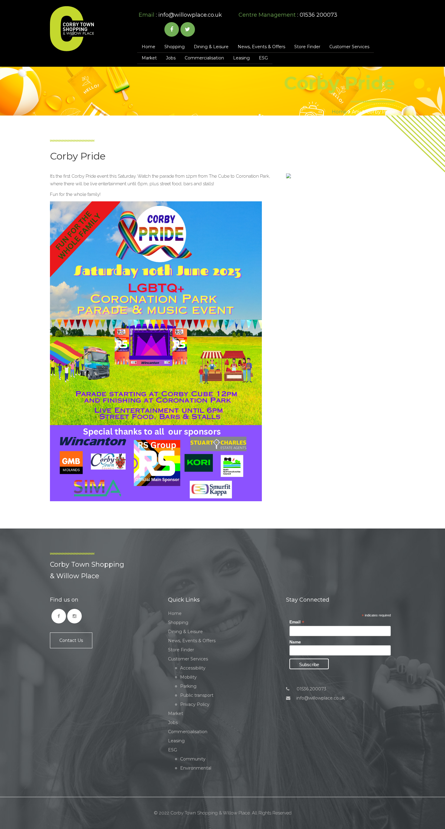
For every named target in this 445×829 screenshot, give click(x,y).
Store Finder (307, 46)
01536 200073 (310, 689)
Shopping (174, 46)
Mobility (188, 677)
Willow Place (72, 28)
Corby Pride (380, 112)
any (356, 112)
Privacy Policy (194, 704)
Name (295, 641)
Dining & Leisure (211, 46)
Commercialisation (204, 58)
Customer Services (349, 46)
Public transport (196, 695)
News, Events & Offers (261, 46)
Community (193, 759)
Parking (188, 686)
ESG (263, 58)
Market (149, 58)
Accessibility (193, 668)
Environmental (195, 768)
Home (148, 46)
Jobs (171, 58)
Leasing (241, 58)
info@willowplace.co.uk (190, 15)
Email (296, 622)
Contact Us (71, 640)
